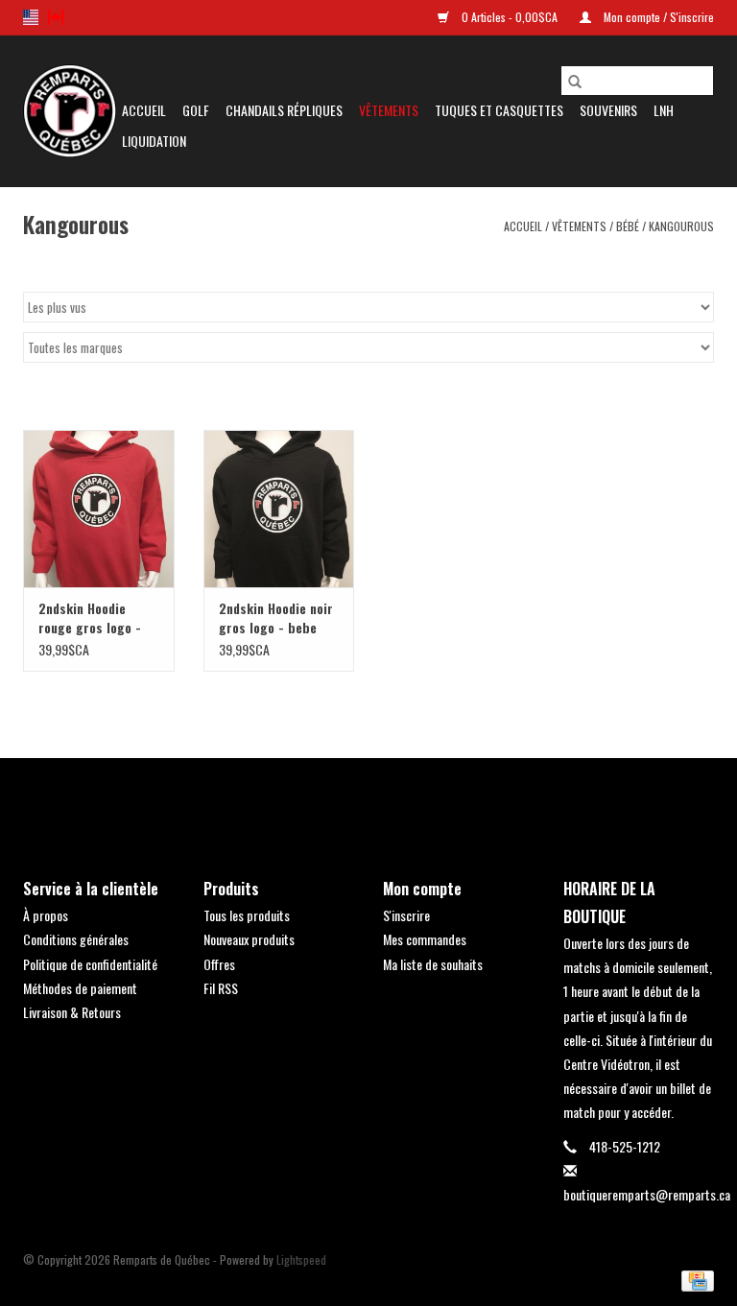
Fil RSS (220, 988)
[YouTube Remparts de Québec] (385, 802)
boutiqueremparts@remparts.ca (646, 1194)
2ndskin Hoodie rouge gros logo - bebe (89, 618)
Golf (195, 110)
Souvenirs (608, 110)
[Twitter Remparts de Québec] (352, 802)
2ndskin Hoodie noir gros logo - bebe (276, 618)
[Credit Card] (694, 1278)
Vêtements (388, 110)
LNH (664, 110)
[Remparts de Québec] (69, 110)
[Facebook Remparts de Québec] (318, 802)
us (30, 17)
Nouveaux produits (249, 939)
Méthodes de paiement (80, 988)
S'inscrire (406, 915)
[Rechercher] (574, 80)
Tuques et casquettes (499, 110)
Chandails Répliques (284, 110)
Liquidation (154, 141)
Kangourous (681, 226)
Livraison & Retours (72, 1012)
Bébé (627, 226)
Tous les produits (246, 915)
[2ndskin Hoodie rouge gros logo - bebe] (99, 509)
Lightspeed (301, 1259)
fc (55, 17)
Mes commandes (424, 939)
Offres (219, 964)
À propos (45, 915)
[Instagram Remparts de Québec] (419, 802)
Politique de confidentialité (90, 964)
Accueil (144, 110)
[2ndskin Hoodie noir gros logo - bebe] (279, 509)
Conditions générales (76, 939)
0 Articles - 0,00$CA (509, 17)
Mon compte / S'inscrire (657, 17)
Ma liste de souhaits (433, 964)
